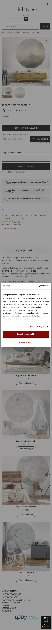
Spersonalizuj (24, 342)
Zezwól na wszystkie (26, 334)
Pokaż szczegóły (37, 326)
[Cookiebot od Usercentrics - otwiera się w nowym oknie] (38, 286)
